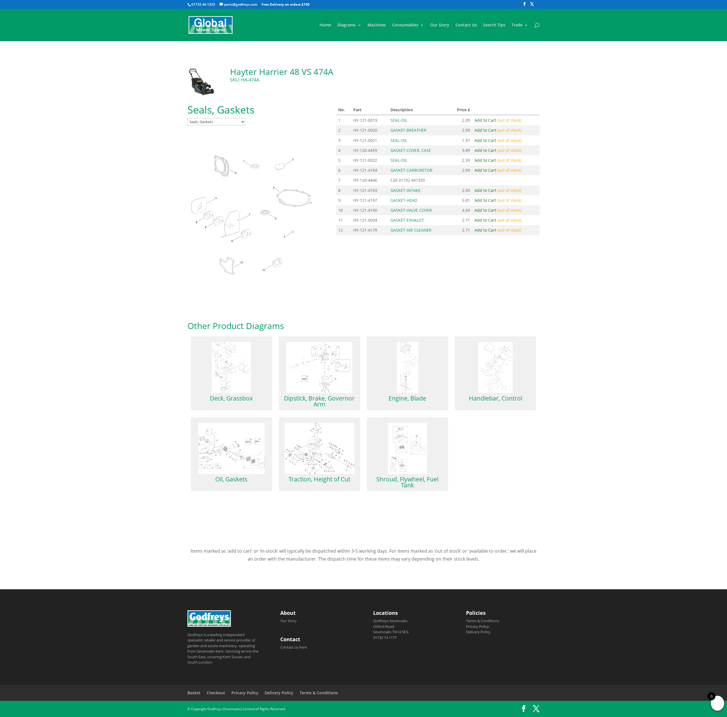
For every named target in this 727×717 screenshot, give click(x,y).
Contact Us (466, 25)
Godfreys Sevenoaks (390, 620)
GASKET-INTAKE (405, 190)
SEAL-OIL (398, 120)
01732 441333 (412, 180)
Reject (458, 708)
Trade (517, 25)
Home (325, 25)
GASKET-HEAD (403, 200)
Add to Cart (498, 120)
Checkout (216, 692)
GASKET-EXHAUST (407, 220)
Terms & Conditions (482, 620)
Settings (491, 708)
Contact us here (293, 647)
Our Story (439, 25)
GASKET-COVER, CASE (410, 150)
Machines (376, 25)
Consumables (405, 25)
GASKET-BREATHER (408, 130)
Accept (426, 708)
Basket (193, 692)
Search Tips (494, 25)
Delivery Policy (478, 631)
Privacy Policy (477, 626)
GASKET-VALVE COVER (411, 210)
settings (379, 710)
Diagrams (346, 25)
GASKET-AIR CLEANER (410, 230)
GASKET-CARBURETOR (411, 170)
